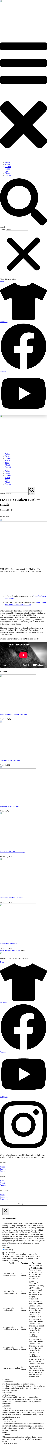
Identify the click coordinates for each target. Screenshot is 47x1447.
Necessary (9, 1250)
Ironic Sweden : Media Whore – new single (12, 852)
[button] (23, 203)
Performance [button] (7, 1393)
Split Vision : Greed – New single (9, 806)
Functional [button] (6, 1379)
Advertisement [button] (7, 1419)
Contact (8, 175)
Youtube (3, 1195)
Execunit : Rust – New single (8, 943)
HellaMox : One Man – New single (10, 760)
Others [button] (4, 1432)
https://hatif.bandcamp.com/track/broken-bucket (25, 603)
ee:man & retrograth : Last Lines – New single (13, 714)
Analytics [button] (6, 1406)
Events (7, 164)
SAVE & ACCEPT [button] (9, 1443)
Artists (7, 162)
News (7, 171)
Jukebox (8, 167)
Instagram (3, 1199)
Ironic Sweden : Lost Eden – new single (11, 897)
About (7, 173)
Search (2, 229)
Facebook (3, 1197)
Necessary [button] (6, 1247)
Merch (7, 169)
